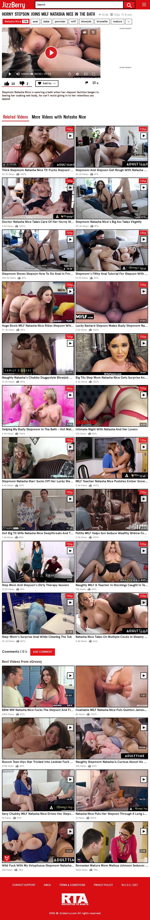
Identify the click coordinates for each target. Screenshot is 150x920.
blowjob (86, 21)
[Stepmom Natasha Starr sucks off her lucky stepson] (38, 458)
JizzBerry (13, 5)
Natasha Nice (16, 21)
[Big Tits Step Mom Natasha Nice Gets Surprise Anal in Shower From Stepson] (112, 354)
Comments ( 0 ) (14, 652)
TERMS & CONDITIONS (72, 885)
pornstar (60, 21)
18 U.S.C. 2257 (129, 885)
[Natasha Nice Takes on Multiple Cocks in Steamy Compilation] (112, 613)
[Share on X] (93, 32)
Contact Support (23, 885)
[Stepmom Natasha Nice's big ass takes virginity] (112, 198)
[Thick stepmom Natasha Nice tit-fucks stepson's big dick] (38, 147)
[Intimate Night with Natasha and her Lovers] (112, 406)
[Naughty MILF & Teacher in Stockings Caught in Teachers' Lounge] (112, 562)
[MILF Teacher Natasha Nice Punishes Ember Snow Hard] (112, 458)
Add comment (42, 652)
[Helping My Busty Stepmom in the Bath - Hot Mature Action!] (38, 406)
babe (46, 21)
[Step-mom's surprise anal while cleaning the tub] (38, 613)
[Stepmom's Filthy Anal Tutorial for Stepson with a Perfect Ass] (112, 250)
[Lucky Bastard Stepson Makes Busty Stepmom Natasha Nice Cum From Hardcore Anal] (112, 302)
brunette (102, 21)
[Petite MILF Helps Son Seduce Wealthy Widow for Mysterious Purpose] (112, 510)
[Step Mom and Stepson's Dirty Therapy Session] (38, 562)
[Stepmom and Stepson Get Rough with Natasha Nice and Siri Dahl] (112, 147)
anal (35, 21)
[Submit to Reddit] (84, 32)
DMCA (47, 885)
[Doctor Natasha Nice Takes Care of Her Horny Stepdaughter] (38, 198)
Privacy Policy (103, 885)
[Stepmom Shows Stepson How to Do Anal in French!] (38, 250)
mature (117, 21)
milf (73, 21)
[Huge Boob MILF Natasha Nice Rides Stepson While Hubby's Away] (38, 302)
